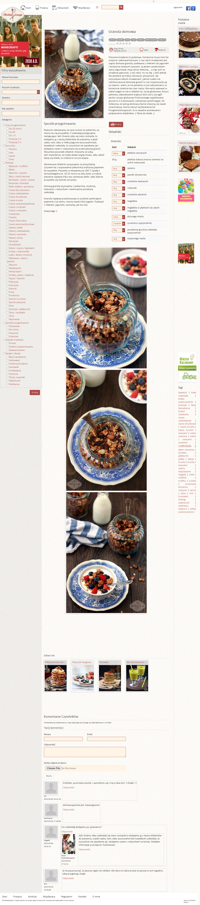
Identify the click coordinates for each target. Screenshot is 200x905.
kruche (181, 462)
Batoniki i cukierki (18, 173)
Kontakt (82, 896)
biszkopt (182, 405)
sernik (193, 490)
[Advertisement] (99, 1)
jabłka (181, 459)
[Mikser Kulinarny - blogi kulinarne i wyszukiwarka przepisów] (187, 359)
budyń (181, 411)
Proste (12, 343)
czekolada (184, 446)
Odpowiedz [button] (68, 787)
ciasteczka (183, 414)
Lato (11, 152)
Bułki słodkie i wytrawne (21, 186)
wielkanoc (183, 506)
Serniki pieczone (17, 302)
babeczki (182, 392)
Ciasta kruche (16, 200)
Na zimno (14, 329)
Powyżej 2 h (15, 142)
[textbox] (110, 7)
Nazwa (47, 734)
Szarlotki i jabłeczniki (19, 309)
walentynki (183, 503)
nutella (192, 481)
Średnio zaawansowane (21, 347)
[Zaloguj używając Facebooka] (187, 8)
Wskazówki (63, 8)
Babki (12, 169)
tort (192, 493)
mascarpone (184, 471)
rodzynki (162, 40)
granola (112, 40)
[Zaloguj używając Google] (192, 8)
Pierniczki (14, 285)
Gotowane (14, 326)
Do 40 (12, 132)
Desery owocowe (17, 234)
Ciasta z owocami (18, 210)
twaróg (182, 499)
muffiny (182, 481)
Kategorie (7, 120)
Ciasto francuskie (17, 221)
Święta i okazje (12, 353)
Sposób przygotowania (17, 323)
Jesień (12, 156)
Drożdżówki (15, 244)
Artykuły (32, 896)
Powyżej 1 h (15, 139)
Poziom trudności (11, 87)
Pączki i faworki (17, 278)
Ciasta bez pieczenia (19, 190)
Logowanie (177, 7)
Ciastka (12, 217)
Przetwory (14, 295)
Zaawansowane (17, 350)
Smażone (13, 336)
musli (133, 40)
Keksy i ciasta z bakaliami (21, 248)
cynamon (183, 442)
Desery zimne (16, 238)
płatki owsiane (151, 40)
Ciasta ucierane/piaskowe (22, 204)
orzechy (141, 40)
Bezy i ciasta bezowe (19, 176)
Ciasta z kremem (17, 207)
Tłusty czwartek (17, 377)
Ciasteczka (14, 214)
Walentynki (14, 381)
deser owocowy (186, 450)
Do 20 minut (15, 129)
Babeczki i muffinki (18, 166)
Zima (11, 159)
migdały (120, 40)
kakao (191, 459)
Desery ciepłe (15, 227)
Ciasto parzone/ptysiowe (21, 224)
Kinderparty (15, 370)
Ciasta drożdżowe (18, 197)
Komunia (13, 374)
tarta (183, 493)
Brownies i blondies (19, 183)
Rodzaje (9, 163)
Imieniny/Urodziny (18, 364)
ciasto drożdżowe (187, 424)
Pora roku (10, 146)
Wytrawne (14, 319)
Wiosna (13, 149)
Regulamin (66, 896)
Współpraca (84, 8)
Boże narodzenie (17, 357)
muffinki (182, 478)
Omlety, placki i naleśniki (21, 275)
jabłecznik (183, 456)
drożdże (182, 453)
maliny (181, 468)
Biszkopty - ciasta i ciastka (22, 180)
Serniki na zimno (17, 299)
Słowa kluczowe (10, 77)
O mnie (96, 896)
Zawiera (6, 98)
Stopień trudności (14, 340)
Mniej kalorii (15, 271)
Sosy (11, 306)
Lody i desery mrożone (20, 255)
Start (28, 8)
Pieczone (13, 333)
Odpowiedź (49, 744)
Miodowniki (15, 268)
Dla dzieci (14, 241)
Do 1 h (12, 135)
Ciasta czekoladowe (19, 193)
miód (127, 40)
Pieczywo (13, 282)
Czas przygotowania (15, 125)
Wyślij (49, 776)
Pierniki (13, 289)
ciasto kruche (187, 427)
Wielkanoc (14, 384)
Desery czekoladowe (19, 231)
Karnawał (13, 367)
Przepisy (43, 8)
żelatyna (182, 509)
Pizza (11, 292)
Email (90, 734)
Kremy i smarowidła (19, 251)
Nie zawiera (8, 109)
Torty (11, 316)
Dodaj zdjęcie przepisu (55, 763)
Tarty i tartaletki (17, 312)
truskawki (183, 496)
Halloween (14, 360)
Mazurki (13, 265)
